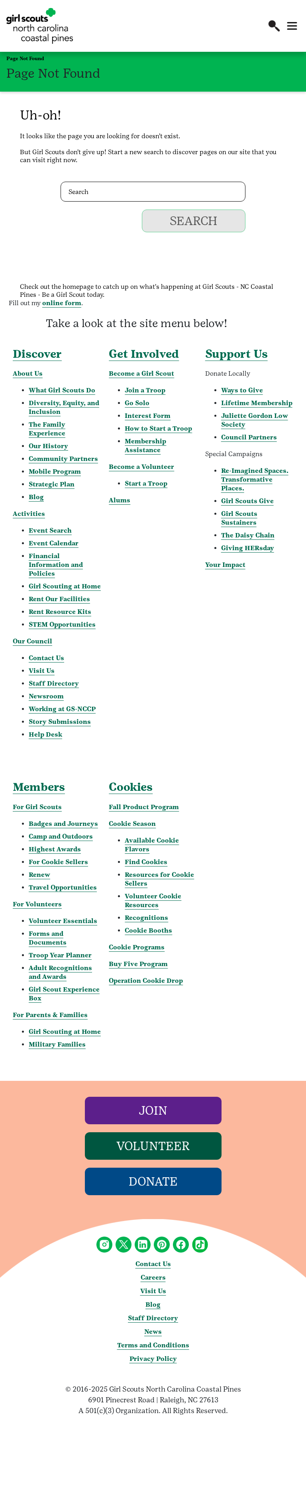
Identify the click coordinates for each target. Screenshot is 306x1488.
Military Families (57, 1044)
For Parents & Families (50, 1015)
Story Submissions (60, 721)
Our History (48, 446)
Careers (153, 1277)
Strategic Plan (52, 484)
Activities (29, 514)
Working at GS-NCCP (62, 709)
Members (39, 786)
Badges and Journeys (63, 823)
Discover (37, 353)
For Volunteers (37, 904)
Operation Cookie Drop (146, 980)
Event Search (50, 530)
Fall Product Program (144, 807)
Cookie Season (132, 823)
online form (61, 303)
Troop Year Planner (60, 955)
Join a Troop (145, 390)
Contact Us (46, 658)
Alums (119, 500)
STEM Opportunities (62, 624)
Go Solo (137, 403)
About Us (28, 373)
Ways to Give (242, 390)
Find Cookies (146, 862)
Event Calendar (53, 543)
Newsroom (46, 696)
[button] (274, 26)
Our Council (32, 641)
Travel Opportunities (63, 887)
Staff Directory (54, 683)
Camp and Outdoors (61, 836)
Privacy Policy (153, 1359)
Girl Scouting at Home (65, 586)
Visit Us (42, 670)
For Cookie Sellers (58, 862)
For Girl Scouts (37, 807)
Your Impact (225, 565)
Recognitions (146, 917)
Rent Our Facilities (59, 599)
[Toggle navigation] (292, 26)
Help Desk (45, 734)
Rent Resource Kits (60, 612)
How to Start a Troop (158, 428)
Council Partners (249, 437)
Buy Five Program (138, 964)
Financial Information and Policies (56, 564)
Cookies (131, 786)
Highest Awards (55, 849)
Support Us (236, 353)
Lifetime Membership (256, 403)
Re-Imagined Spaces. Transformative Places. (254, 479)
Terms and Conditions (153, 1345)
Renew (39, 874)
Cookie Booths (148, 930)
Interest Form (148, 416)
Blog (36, 497)
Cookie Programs (137, 947)
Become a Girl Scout (141, 373)
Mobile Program (55, 471)
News (153, 1331)
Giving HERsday (247, 548)
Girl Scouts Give (247, 501)
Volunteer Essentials (63, 921)
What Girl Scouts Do (62, 390)
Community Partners (63, 459)
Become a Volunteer (141, 467)
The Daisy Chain (248, 535)
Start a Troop (146, 483)
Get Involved (144, 353)
